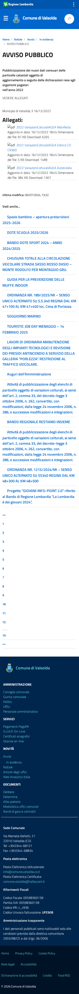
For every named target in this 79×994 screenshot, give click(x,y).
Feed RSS (64, 975)
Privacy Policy (23, 953)
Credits (47, 975)
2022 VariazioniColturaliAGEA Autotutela (44, 167)
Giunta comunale (14, 696)
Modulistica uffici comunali (20, 806)
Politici (7, 701)
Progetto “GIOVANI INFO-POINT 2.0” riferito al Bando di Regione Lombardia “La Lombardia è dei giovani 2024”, (38, 496)
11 (4, 613)
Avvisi (30, 39)
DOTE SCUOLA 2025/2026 (27, 232)
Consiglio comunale (16, 691)
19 (4, 635)
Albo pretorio (11, 801)
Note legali (8, 964)
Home (6, 39)
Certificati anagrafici (16, 736)
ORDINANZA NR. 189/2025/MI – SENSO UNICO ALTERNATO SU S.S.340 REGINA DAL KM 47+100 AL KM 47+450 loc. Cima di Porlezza (39, 300)
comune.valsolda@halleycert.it (24, 881)
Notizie (18, 39)
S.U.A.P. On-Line (14, 731)
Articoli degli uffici (15, 772)
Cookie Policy (46, 953)
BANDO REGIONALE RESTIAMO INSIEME (38, 422)
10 (4, 604)
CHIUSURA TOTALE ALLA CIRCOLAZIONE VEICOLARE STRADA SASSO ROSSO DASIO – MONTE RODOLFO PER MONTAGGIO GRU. (37, 264)
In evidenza (46, 39)
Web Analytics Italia (16, 776)
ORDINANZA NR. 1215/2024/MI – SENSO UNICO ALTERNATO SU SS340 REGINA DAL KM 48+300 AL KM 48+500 (38, 475)
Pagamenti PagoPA (16, 726)
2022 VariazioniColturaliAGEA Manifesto (43, 127)
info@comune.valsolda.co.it (21, 871)
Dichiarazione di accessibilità (19, 975)
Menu (6, 19)
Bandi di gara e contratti (19, 811)
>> (4, 644)
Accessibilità (28, 964)
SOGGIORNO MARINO (24, 316)
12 (4, 622)
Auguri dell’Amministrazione (29, 374)
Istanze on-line (13, 741)
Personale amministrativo (20, 711)
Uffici (6, 706)
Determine (10, 796)
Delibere (8, 791)
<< (4, 515)
